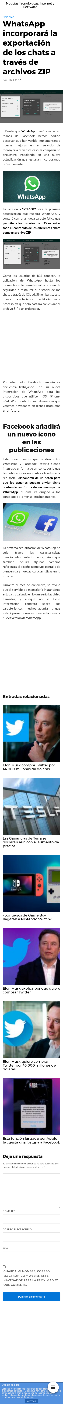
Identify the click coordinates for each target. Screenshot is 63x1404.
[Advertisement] (31, 346)
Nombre (9, 1211)
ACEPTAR (31, 1401)
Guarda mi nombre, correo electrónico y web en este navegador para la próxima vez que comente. (31, 1277)
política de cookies (44, 1395)
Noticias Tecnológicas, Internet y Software (30, 4)
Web (5, 1247)
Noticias (8, 17)
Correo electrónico (18, 1229)
